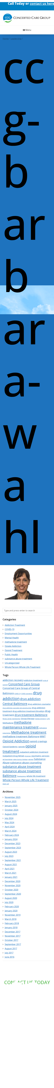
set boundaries (8, 759)
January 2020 (11, 910)
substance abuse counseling (26, 762)
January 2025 (11, 805)
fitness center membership (11, 719)
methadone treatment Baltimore (21, 736)
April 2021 (10, 868)
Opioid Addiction (16, 741)
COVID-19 (9, 629)
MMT (43, 736)
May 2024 (9, 822)
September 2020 (13, 893)
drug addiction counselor (39, 704)
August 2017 (11, 948)
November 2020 (12, 885)
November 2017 (12, 935)
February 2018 (12, 923)
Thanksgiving (21, 776)
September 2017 (13, 944)
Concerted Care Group (24, 684)
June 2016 (9, 956)
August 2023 (11, 851)
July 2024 (9, 818)
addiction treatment (33, 680)
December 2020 (12, 881)
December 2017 (12, 931)
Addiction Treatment (15, 625)
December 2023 (12, 843)
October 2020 (11, 889)
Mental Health (12, 637)
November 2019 (12, 914)
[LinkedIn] (24, 4)
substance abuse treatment (18, 658)
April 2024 (10, 826)
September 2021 (13, 860)
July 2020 (9, 902)
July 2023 (9, 856)
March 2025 (10, 801)
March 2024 (10, 830)
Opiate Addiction (13, 646)
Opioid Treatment (13, 650)
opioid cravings (38, 741)
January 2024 (11, 839)
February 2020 (12, 906)
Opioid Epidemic (10, 746)
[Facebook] (19, 4)
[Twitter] (29, 4)
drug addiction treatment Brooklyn (28, 711)
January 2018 (11, 927)
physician (28, 756)
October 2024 (11, 809)
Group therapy (27, 718)
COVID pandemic (27, 694)
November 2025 (12, 797)
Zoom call (6, 784)
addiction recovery (13, 680)
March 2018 (10, 919)
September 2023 (13, 847)
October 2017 (11, 940)
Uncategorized (12, 662)
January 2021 (11, 877)
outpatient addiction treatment (34, 752)
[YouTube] (35, 4)
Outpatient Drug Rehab (13, 755)
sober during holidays (20, 759)
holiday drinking (40, 719)
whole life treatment (35, 776)
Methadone (8, 722)
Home (6, 38)
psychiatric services (40, 755)
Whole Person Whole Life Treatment (22, 667)
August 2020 (11, 898)
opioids (21, 746)
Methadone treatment (28, 732)
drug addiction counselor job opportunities (17, 708)
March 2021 (10, 872)
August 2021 (11, 864)
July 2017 (9, 952)
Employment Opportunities (18, 633)
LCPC (48, 719)
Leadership (15, 38)
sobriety (30, 759)
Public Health (11, 654)
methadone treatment (16, 641)
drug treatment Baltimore (31, 715)
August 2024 (11, 814)
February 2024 (12, 835)
